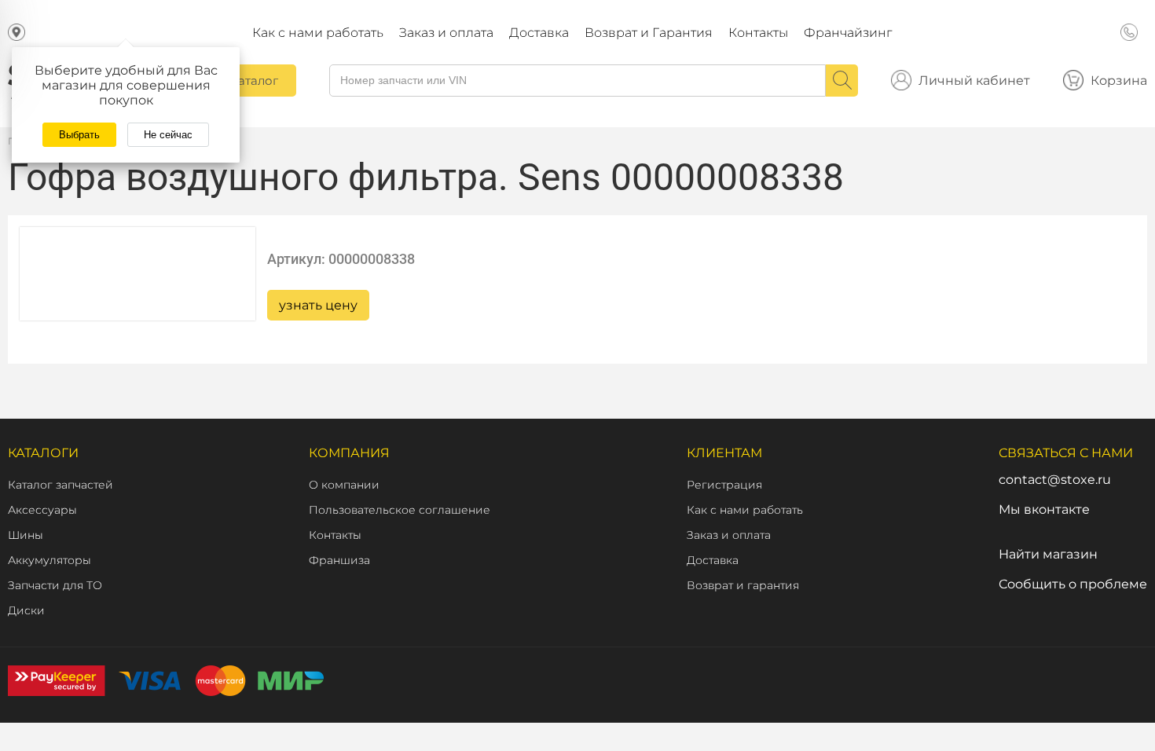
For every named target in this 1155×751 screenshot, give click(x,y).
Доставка (539, 32)
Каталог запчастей (60, 485)
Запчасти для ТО (55, 585)
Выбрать (79, 135)
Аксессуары (42, 510)
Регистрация (724, 485)
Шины (25, 535)
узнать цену (318, 305)
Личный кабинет (974, 80)
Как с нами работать (317, 32)
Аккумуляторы (49, 560)
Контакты (758, 32)
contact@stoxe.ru (1055, 479)
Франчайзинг (848, 32)
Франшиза (339, 560)
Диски (26, 610)
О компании (344, 485)
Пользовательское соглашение (399, 510)
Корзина (1119, 80)
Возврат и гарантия (743, 585)
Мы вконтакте (1044, 509)
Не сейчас (168, 135)
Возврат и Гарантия (649, 32)
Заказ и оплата (446, 32)
